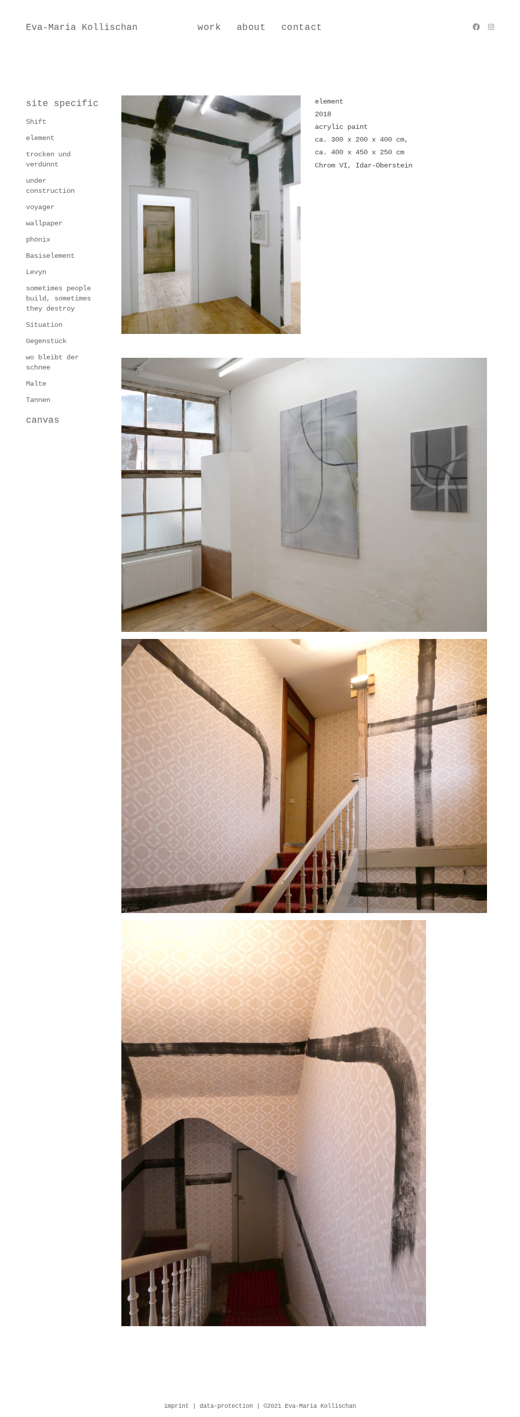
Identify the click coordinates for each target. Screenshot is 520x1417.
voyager (40, 207)
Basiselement (50, 256)
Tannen (38, 400)
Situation (44, 325)
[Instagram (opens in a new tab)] (491, 27)
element (40, 138)
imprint (178, 1406)
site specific (62, 103)
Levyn (36, 272)
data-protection (228, 1406)
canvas (42, 420)
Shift (36, 122)
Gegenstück (46, 341)
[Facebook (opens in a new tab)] (476, 27)
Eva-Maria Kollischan (82, 27)
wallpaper (44, 223)
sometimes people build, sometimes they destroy (58, 298)
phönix (38, 239)
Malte (36, 384)
